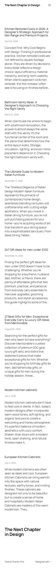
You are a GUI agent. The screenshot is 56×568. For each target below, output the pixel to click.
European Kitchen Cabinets (22, 456)
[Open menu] (49, 5)
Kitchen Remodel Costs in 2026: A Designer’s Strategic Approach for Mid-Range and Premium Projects (27, 32)
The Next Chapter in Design (22, 5)
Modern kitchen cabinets (21, 389)
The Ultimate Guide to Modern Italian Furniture (24, 173)
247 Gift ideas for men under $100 (26, 249)
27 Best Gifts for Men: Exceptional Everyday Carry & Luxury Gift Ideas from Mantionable (27, 320)
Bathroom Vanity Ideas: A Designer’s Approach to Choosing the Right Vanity (27, 105)
